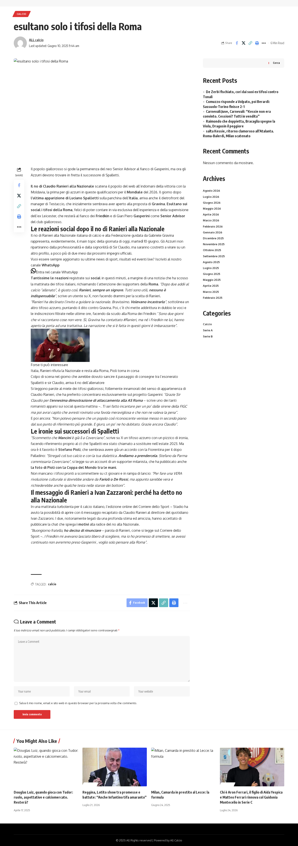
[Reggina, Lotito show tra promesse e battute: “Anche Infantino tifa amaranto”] (114, 767)
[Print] (257, 43)
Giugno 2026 (212, 202)
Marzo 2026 (211, 220)
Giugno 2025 (211, 274)
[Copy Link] (250, 43)
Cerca (276, 62)
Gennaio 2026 (212, 232)
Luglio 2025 (211, 268)
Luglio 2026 (211, 196)
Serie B (208, 336)
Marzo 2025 (211, 292)
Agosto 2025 (211, 262)
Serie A (208, 330)
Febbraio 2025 (212, 297)
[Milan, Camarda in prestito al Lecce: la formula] (183, 767)
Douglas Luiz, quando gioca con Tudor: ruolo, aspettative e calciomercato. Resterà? (43, 797)
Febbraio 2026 (213, 226)
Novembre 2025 (213, 244)
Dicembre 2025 (213, 238)
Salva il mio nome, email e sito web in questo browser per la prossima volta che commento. (78, 703)
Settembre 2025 (214, 256)
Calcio (21, 14)
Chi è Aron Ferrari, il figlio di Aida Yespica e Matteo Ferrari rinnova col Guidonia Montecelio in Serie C (251, 797)
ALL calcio (36, 40)
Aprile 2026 (211, 214)
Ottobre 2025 (212, 250)
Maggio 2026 (212, 208)
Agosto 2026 (211, 190)
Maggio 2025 (212, 279)
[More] (264, 43)
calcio (52, 584)
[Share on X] (243, 43)
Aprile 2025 (211, 285)
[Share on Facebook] (237, 43)
